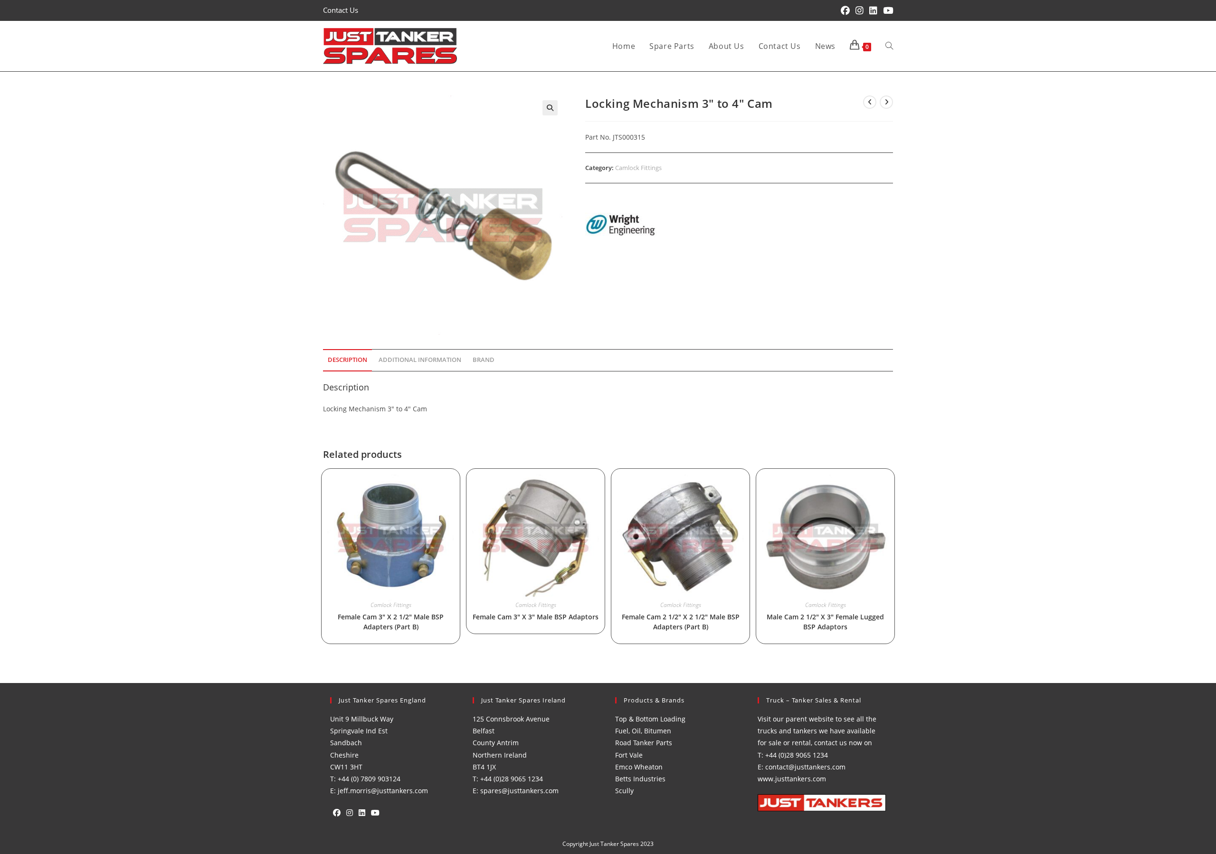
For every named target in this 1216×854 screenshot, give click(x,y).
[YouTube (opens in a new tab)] (886, 10)
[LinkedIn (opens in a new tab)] (873, 10)
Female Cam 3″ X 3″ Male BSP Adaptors (535, 616)
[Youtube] (375, 813)
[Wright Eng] (620, 225)
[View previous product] (869, 102)
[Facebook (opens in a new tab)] (845, 10)
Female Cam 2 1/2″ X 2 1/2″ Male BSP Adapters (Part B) (681, 621)
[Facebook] (337, 813)
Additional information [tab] (420, 360)
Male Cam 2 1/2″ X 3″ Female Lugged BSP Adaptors (825, 621)
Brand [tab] (483, 360)
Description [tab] (347, 360)
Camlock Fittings (638, 167)
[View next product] (886, 102)
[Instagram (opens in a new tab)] (859, 10)
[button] (550, 107)
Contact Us (340, 10)
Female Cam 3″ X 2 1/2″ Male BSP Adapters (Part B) (391, 621)
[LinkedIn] (362, 813)
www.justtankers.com (792, 778)
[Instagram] (349, 813)
